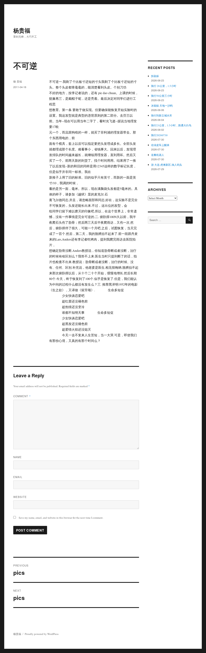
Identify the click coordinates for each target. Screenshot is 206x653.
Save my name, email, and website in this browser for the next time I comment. (61, 517)
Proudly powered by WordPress (42, 634)
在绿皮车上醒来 (160, 145)
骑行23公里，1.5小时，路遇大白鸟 (171, 125)
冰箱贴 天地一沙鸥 (162, 105)
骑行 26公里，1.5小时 (163, 86)
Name (17, 457)
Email (17, 477)
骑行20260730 (159, 135)
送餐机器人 (157, 155)
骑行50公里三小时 (161, 96)
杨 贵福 (17, 81)
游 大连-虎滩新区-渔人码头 (166, 165)
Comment (22, 396)
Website (20, 497)
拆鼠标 (155, 76)
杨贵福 (21, 30)
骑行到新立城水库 (161, 115)
